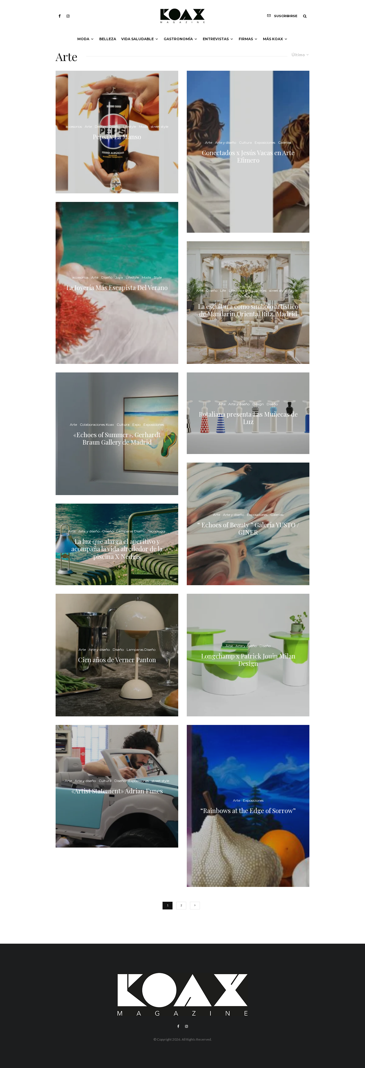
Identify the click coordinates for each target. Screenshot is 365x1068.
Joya (119, 277)
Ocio (248, 290)
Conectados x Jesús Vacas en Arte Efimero (248, 156)
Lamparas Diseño (130, 531)
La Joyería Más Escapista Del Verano (117, 287)
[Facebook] (60, 16)
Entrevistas (216, 39)
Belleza (107, 39)
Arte (88, 126)
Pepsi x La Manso (117, 136)
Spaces (260, 290)
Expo (136, 424)
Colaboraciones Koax (97, 424)
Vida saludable (137, 39)
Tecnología (156, 531)
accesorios (74, 126)
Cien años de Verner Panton (117, 659)
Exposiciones (153, 424)
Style (158, 277)
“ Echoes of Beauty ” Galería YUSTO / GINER (248, 528)
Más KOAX (273, 39)
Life (223, 290)
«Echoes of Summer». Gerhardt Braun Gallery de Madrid (117, 438)
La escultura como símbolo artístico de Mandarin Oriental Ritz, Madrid (248, 309)
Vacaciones (248, 296)
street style (159, 126)
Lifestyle (129, 126)
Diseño (114, 126)
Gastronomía (178, 39)
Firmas (246, 39)
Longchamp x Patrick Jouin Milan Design (248, 659)
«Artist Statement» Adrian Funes (117, 791)
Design (100, 126)
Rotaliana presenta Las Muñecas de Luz (248, 417)
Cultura (123, 424)
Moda (83, 39)
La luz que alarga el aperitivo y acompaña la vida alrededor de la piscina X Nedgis (117, 549)
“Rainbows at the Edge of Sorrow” (248, 810)
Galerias (284, 142)
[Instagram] (68, 16)
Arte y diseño (89, 531)
